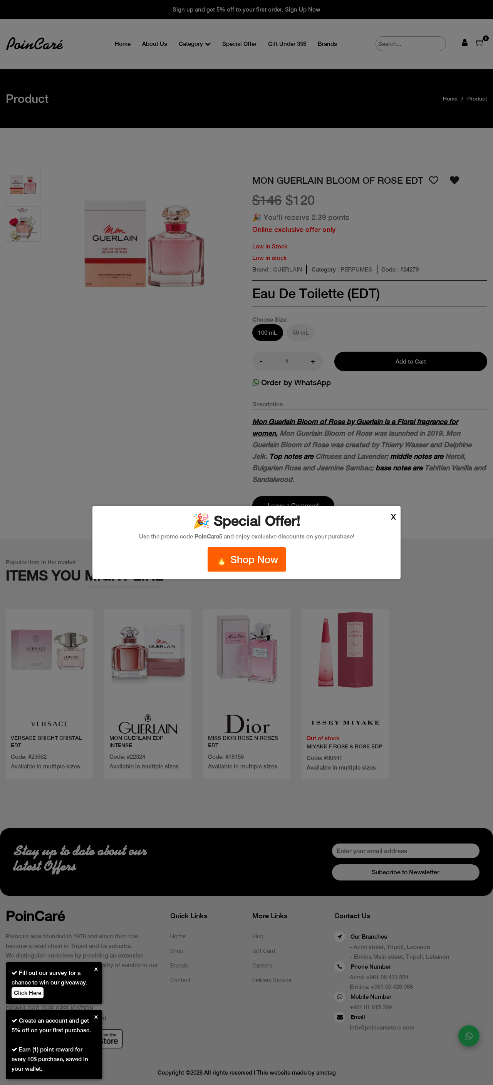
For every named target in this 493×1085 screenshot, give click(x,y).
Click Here (27, 992)
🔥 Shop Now (246, 559)
